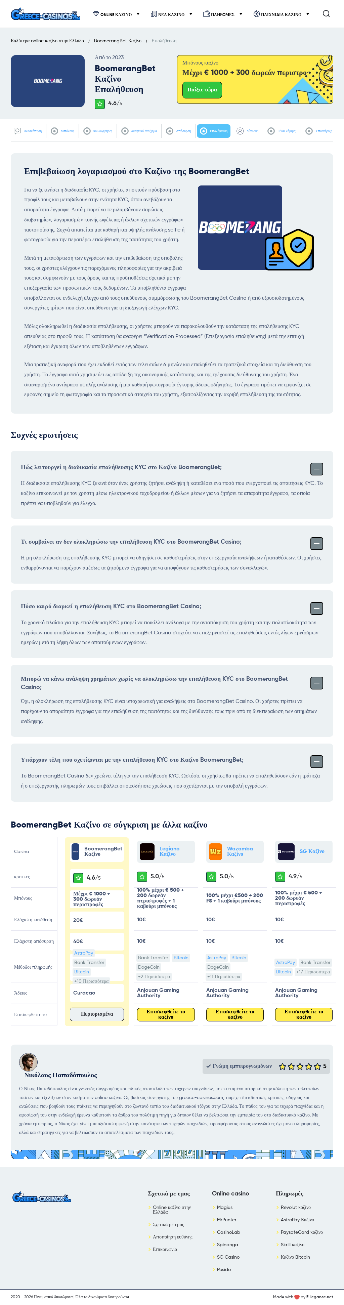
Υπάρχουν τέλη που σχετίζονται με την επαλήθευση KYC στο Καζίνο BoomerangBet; (132, 760)
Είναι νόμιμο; (286, 130)
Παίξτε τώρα (202, 90)
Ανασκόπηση (32, 130)
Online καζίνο (116, 15)
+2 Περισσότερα (154, 976)
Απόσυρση (183, 130)
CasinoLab (228, 1232)
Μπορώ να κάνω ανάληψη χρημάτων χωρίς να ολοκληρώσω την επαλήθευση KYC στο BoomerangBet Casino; (154, 683)
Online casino (230, 1194)
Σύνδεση (252, 130)
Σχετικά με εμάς (168, 1224)
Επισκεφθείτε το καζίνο (165, 1014)
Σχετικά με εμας (169, 1194)
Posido (224, 1269)
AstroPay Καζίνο (297, 1220)
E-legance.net (319, 1297)
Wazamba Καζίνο (240, 851)
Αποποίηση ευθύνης (172, 1237)
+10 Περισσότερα (91, 981)
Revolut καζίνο (296, 1207)
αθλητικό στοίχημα (143, 130)
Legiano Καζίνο (170, 851)
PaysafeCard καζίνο (302, 1232)
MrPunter (226, 1220)
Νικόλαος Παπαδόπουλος (60, 1075)
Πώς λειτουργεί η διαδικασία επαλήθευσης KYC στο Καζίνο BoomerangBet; (121, 467)
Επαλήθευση (218, 130)
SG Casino (228, 1257)
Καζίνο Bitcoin (295, 1257)
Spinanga (227, 1245)
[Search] (326, 13)
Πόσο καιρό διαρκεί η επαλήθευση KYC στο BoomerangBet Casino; (111, 606)
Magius (224, 1207)
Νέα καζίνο (171, 15)
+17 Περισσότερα (313, 972)
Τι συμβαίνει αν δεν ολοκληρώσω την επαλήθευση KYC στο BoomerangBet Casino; (131, 542)
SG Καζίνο (312, 851)
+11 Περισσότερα (223, 976)
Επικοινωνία (165, 1249)
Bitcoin (81, 972)
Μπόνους (67, 130)
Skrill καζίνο (292, 1245)
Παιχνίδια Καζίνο (281, 15)
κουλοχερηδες (102, 130)
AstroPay (83, 953)
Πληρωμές (222, 15)
